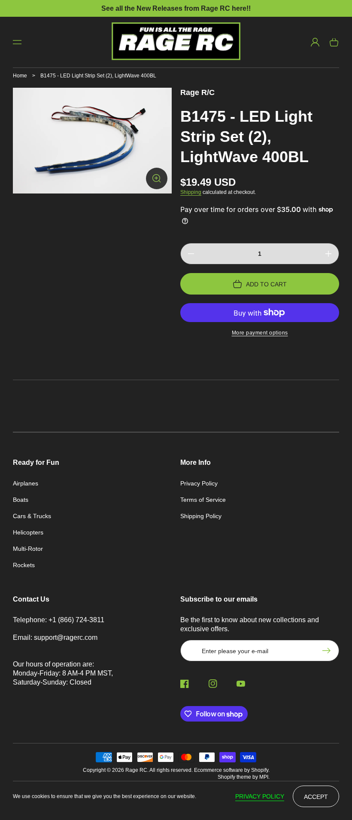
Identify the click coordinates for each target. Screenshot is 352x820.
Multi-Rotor (28, 548)
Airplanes (25, 483)
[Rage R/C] (176, 42)
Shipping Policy (201, 516)
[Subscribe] (328, 650)
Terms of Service (203, 499)
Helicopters (28, 532)
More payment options (260, 333)
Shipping (190, 192)
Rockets (24, 565)
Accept (316, 796)
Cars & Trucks (32, 516)
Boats (20, 499)
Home (20, 76)
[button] (17, 42)
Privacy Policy (199, 483)
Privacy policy (259, 796)
